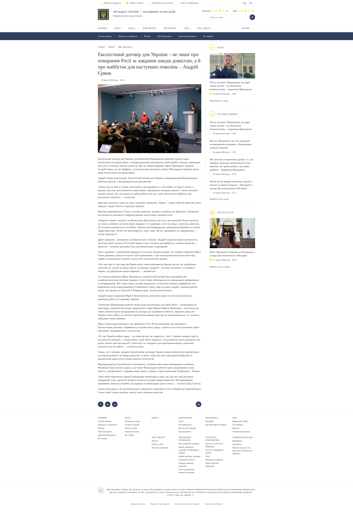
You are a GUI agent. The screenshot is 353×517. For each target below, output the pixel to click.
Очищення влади (242, 437)
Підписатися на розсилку (162, 3)
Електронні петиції (187, 459)
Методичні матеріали (214, 459)
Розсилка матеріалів (160, 447)
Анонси (155, 440)
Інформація (237, 440)
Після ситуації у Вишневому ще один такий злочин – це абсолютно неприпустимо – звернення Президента (231, 86)
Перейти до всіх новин (219, 199)
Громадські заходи (132, 421)
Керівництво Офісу (240, 421)
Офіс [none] (187, 28)
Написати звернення (112, 3)
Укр (244, 3)
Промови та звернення (127, 36)
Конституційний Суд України (187, 504)
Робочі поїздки (131, 428)
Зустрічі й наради (132, 424)
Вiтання (147, 36)
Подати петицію (136, 3)
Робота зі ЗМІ (157, 444)
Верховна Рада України (160, 504)
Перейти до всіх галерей (220, 266)
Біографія (209, 421)
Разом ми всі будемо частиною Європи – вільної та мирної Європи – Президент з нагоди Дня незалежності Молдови (231, 185)
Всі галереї (129, 435)
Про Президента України (215, 424)
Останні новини (104, 36)
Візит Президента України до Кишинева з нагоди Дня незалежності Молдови (232, 253)
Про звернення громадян (189, 443)
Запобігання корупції (241, 431)
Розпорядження (185, 424)
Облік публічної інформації (212, 464)
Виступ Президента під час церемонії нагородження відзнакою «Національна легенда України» (231, 144)
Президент (211, 417)
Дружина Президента (187, 36)
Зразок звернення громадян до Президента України (189, 450)
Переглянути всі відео (219, 100)
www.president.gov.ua (185, 492)
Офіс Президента (164, 36)
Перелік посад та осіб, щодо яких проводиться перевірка (242, 450)
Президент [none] (170, 28)
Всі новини (208, 36)
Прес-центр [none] (204, 28)
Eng (250, 3)
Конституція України (187, 428)
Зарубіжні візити (132, 431)
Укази (181, 421)
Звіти (207, 456)
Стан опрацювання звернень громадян (186, 471)
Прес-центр (158, 437)
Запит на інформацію (190, 3)
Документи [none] (150, 28)
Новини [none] (103, 28)
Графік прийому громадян (189, 456)
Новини (111, 46)
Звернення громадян (185, 438)
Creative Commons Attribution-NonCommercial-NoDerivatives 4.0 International (210, 489)
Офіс (235, 417)
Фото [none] (118, 28)
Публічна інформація (212, 438)
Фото (128, 417)
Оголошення (237, 424)
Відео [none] (132, 28)
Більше (246, 28)
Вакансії (235, 428)
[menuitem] (105, 28)
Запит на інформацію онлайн (214, 451)
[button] (216, 11)
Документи (185, 417)
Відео (155, 417)
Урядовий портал (138, 504)
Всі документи (185, 431)
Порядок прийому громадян (186, 464)
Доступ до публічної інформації (214, 445)
